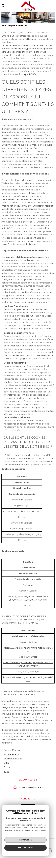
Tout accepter (25, 847)
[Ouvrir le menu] (53, 6)
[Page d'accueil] (28, 6)
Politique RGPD (27, 74)
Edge (6, 771)
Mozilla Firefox (11, 754)
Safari (6, 763)
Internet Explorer (13, 758)
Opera (7, 767)
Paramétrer (25, 839)
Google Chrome (12, 750)
